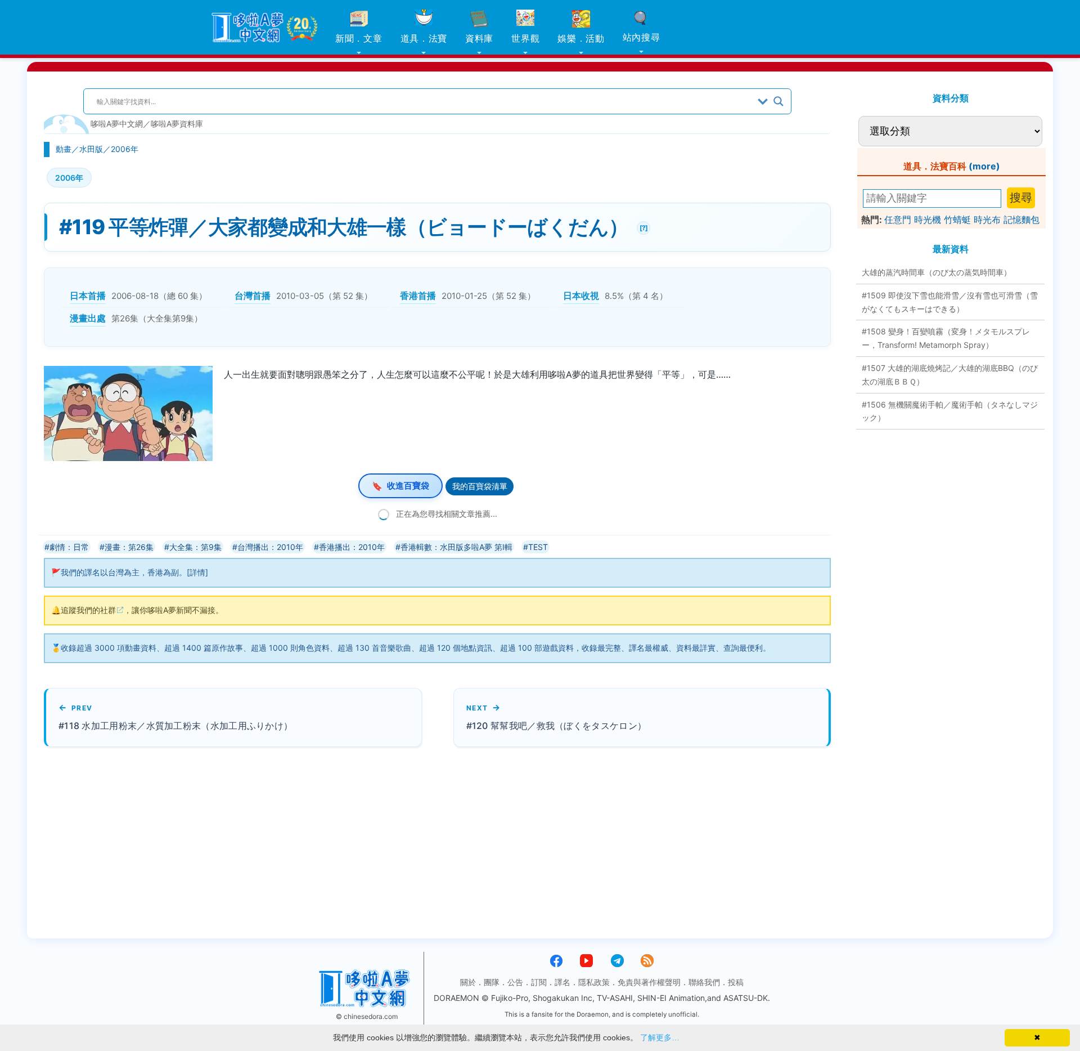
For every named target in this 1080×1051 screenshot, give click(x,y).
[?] (642, 226)
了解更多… (660, 1037)
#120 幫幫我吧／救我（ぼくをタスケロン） (556, 725)
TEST (538, 547)
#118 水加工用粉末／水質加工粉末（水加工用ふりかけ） (175, 725)
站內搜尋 (641, 37)
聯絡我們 (704, 982)
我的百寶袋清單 (479, 486)
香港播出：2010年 (352, 547)
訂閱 (539, 982)
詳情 (197, 572)
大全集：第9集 (195, 547)
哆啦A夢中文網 (117, 123)
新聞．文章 (358, 38)
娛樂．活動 (581, 38)
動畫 (63, 149)
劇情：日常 (69, 547)
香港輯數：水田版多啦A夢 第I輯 (456, 547)
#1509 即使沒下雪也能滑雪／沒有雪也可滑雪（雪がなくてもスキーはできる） (950, 302)
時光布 (987, 219)
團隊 (492, 982)
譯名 (562, 982)
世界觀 (525, 38)
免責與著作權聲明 (649, 982)
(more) (984, 166)
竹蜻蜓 (957, 219)
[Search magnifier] (778, 101)
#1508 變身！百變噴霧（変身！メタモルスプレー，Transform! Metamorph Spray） (946, 338)
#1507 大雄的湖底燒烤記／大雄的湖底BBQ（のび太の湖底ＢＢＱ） (950, 374)
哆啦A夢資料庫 (177, 123)
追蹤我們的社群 (88, 610)
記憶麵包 (1022, 219)
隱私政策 (594, 982)
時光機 (927, 219)
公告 (515, 982)
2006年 (124, 149)
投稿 (736, 982)
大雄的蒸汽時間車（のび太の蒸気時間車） (936, 272)
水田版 (91, 149)
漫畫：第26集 (129, 547)
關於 (468, 982)
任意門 (897, 219)
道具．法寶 (424, 38)
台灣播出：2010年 (270, 547)
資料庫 (479, 38)
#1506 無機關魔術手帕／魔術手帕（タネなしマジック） (950, 411)
